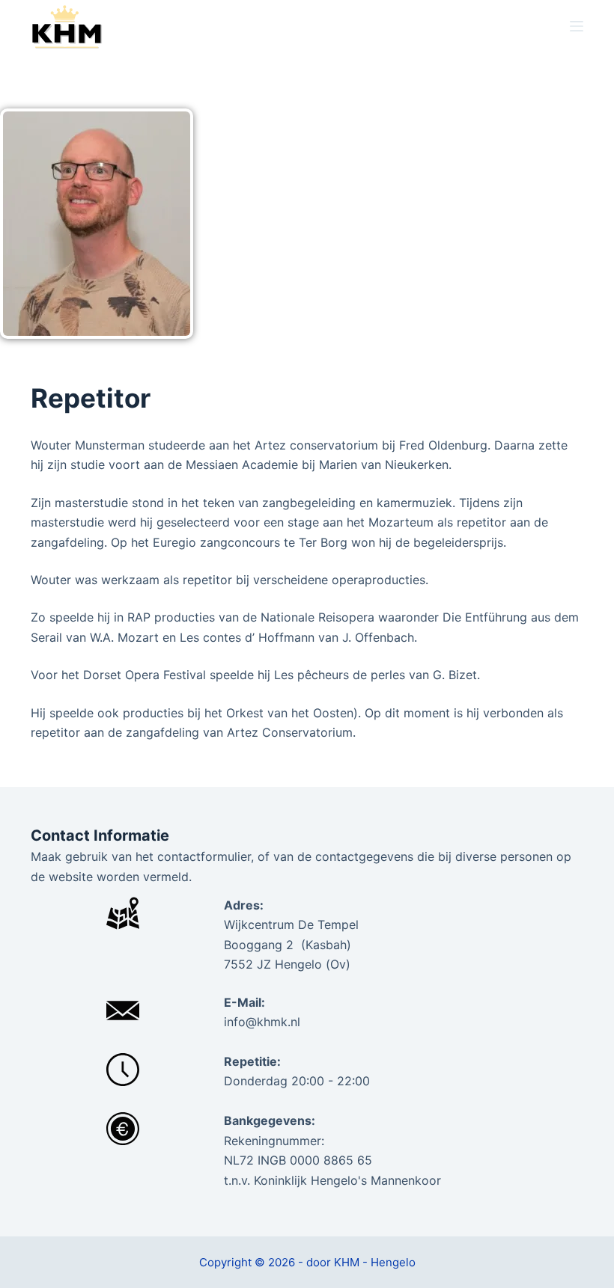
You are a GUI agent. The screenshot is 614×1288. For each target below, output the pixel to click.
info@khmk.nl (262, 1021)
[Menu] (576, 26)
